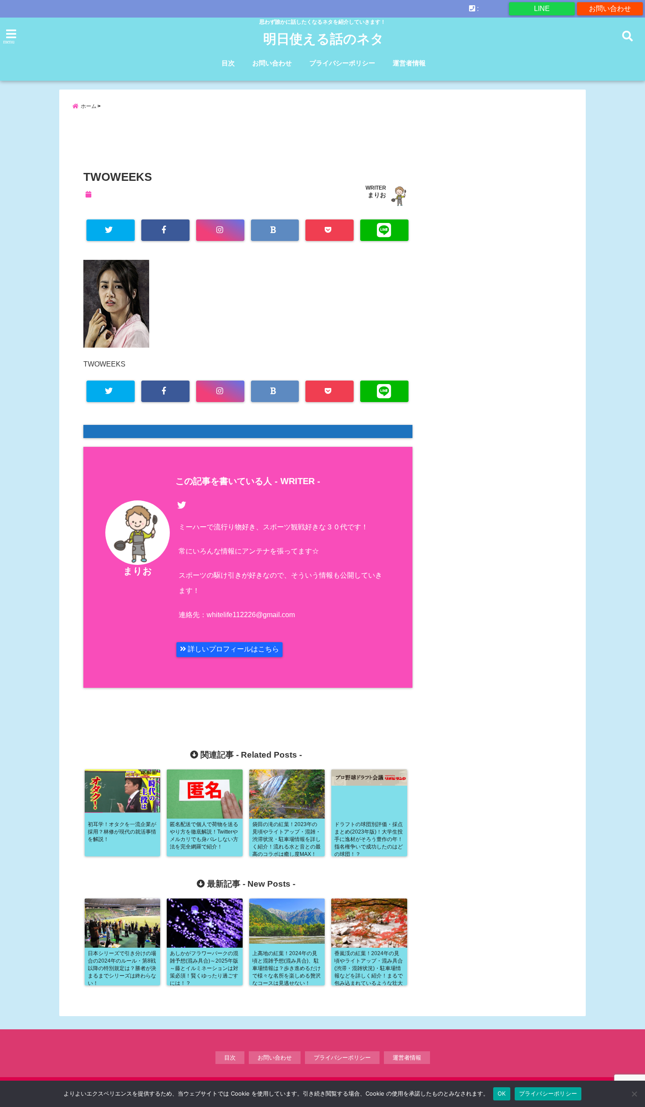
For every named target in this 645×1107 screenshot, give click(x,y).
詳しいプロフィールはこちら (232, 649)
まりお (377, 194)
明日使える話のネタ (323, 39)
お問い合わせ (610, 8)
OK (502, 1093)
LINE (542, 8)
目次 (228, 63)
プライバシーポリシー (342, 63)
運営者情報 (409, 63)
